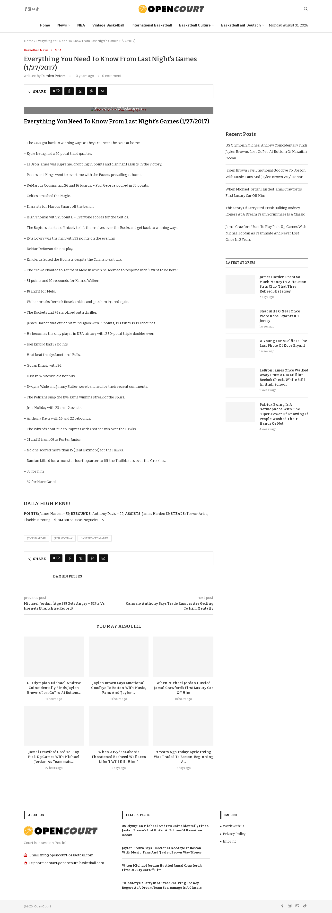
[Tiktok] (37, 9)
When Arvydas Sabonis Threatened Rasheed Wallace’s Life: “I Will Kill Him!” (118, 757)
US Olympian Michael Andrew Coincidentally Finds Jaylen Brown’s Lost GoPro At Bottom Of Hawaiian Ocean (266, 151)
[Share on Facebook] (69, 91)
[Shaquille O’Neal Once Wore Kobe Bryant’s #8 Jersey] (240, 318)
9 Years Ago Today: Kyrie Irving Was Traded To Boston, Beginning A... (183, 757)
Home (45, 25)
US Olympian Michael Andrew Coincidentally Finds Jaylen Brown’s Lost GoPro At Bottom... (54, 688)
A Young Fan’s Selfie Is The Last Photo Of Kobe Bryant (283, 343)
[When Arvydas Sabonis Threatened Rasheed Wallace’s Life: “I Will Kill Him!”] (119, 726)
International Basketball (151, 25)
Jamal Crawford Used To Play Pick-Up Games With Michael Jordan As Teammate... (53, 757)
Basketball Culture (195, 25)
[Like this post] (58, 91)
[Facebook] (26, 9)
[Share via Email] (102, 91)
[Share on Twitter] (80, 91)
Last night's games (94, 538)
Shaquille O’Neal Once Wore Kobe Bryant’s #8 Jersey (280, 316)
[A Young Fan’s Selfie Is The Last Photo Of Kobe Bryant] (240, 348)
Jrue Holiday (63, 538)
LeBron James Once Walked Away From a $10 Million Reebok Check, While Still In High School (284, 377)
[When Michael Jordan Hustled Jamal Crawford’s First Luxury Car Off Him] (183, 656)
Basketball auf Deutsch (241, 25)
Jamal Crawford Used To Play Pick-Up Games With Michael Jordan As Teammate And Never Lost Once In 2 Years (266, 233)
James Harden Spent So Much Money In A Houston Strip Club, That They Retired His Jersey (283, 284)
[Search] (305, 9)
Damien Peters (53, 76)
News (62, 25)
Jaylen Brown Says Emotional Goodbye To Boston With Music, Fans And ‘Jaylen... (118, 688)
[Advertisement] (267, 82)
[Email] (33, 9)
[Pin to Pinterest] (91, 91)
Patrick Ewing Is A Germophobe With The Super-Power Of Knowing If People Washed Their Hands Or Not (284, 414)
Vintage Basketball (108, 25)
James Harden (36, 538)
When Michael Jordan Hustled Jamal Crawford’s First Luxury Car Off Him (183, 688)
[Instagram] (30, 9)
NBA (81, 25)
